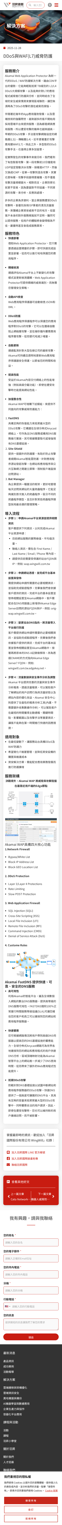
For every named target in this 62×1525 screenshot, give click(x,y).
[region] (31, 1498)
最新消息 (9, 1353)
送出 (31, 1337)
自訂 (31, 1509)
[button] (50, 5)
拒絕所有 (31, 1518)
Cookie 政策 (51, 1490)
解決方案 (9, 1379)
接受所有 (31, 1500)
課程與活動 (10, 1422)
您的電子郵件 (12, 1251)
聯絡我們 (9, 1470)
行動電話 (9, 1299)
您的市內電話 (12, 1267)
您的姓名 (9, 1235)
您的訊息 (8, 1315)
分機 (7, 1283)
